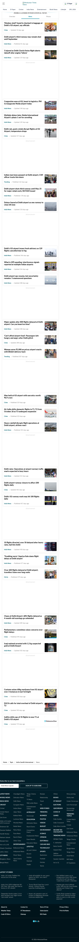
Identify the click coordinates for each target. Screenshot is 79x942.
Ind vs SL (56, 862)
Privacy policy (64, 907)
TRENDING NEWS (59, 835)
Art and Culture (31, 850)
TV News (29, 799)
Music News (17, 855)
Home (5, 9)
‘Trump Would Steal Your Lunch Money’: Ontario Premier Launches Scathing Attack (39, 886)
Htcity (6, 577)
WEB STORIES (44, 808)
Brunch (29, 854)
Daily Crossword (58, 823)
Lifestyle (63, 9)
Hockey (42, 862)
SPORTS (42, 851)
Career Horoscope (72, 801)
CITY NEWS (4, 855)
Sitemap (23, 914)
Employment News (33, 836)
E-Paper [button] (69, 3)
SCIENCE (43, 833)
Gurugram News (18, 805)
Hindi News (70, 856)
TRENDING (43, 812)
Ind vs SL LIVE (4, 844)
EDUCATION (31, 819)
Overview (12, 16)
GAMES (55, 815)
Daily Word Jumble (59, 826)
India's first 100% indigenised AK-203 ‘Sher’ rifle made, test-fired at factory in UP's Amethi (11, 886)
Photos (48, 16)
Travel (42, 801)
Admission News (32, 823)
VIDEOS (42, 823)
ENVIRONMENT (45, 830)
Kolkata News (17, 815)
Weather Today (5, 910)
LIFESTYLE (30, 846)
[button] (3, 3)
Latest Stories (6, 872)
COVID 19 (56, 812)
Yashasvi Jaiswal (5, 837)
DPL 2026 (72, 9)
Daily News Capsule (7, 786)
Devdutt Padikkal (5, 830)
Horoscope (30, 816)
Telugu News (71, 852)
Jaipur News (17, 812)
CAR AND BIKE (45, 844)
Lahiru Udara (4, 852)
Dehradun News (18, 797)
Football (42, 859)
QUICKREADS (58, 808)
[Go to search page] (7, 3)
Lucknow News (18, 819)
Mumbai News (18, 823)
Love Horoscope (72, 805)
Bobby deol (70, 797)
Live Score (3, 817)
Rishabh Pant (4, 841)
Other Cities (17, 841)
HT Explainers (71, 863)
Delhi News (17, 801)
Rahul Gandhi (57, 846)
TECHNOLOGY (45, 848)
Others (55, 794)
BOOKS (55, 797)
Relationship (44, 797)
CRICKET (3, 805)
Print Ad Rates (64, 910)
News (30, 16)
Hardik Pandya (4, 834)
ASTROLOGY (31, 812)
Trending (7, 182)
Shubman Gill (4, 826)
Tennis (42, 866)
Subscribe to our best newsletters (12, 781)
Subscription (44, 910)
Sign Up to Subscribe (33, 786)
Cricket (21, 9)
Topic (11, 762)
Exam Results (31, 839)
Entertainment (41, 9)
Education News (32, 843)
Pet (41, 805)
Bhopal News (4, 862)
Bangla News (71, 848)
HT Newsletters (25, 910)
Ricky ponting (71, 794)
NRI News (70, 859)
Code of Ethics (5, 914)
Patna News (17, 830)
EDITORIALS (44, 841)
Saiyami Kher (57, 850)
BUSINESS (43, 815)
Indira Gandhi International (24, 762)
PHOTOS (43, 819)
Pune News (17, 833)
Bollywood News (18, 848)
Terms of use (44, 907)
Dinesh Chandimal (6, 848)
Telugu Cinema (71, 839)
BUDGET (43, 826)
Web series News (32, 803)
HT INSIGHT (57, 801)
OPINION (43, 837)
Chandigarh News (19, 794)
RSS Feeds (43, 914)
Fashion (29, 857)
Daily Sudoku (57, 819)
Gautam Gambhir (58, 859)
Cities (6, 30)
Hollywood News (18, 851)
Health (29, 864)
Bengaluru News (5, 859)
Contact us (24, 907)
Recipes (42, 794)
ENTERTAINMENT (19, 844)
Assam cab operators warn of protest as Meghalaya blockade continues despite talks (38, 895)
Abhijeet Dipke (58, 839)
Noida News (17, 826)
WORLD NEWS (5, 797)
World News (53, 9)
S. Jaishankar (57, 843)
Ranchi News (17, 837)
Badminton (43, 855)
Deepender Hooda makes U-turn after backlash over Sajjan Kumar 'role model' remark (11, 895)
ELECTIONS (57, 805)
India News (30, 9)
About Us (4, 907)
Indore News (17, 808)
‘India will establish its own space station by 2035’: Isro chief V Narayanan (39, 877)
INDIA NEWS (4, 801)
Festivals (29, 861)
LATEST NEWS (5, 794)
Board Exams (31, 826)
